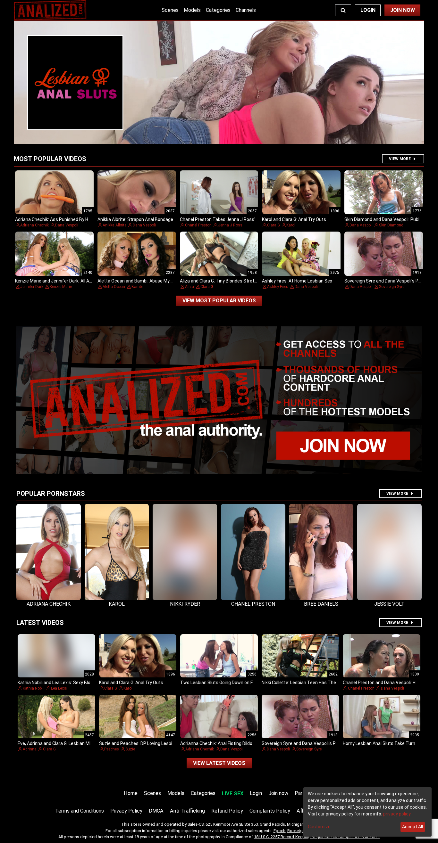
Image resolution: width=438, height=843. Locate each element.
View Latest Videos (219, 763)
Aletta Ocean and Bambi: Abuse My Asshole (142, 280)
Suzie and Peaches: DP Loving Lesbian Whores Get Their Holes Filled (168, 743)
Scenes (170, 10)
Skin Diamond (391, 225)
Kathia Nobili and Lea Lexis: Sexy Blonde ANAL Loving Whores (79, 682)
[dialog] (367, 812)
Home (131, 793)
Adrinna (30, 749)
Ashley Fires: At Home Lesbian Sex (297, 280)
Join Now (402, 10)
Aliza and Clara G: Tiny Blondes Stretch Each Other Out (236, 280)
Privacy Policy (126, 811)
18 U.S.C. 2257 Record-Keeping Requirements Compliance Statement (317, 836)
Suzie (130, 749)
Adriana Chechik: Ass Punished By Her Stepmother (67, 219)
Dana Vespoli (66, 225)
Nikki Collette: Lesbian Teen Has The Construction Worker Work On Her (334, 682)
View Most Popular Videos (219, 301)
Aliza (189, 286)
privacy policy (397, 813)
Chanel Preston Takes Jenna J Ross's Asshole (227, 219)
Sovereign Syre (391, 286)
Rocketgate (297, 830)
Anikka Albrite (114, 225)
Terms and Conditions (79, 811)
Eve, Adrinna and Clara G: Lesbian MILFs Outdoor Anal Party (78, 743)
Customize (319, 826)
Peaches (111, 749)
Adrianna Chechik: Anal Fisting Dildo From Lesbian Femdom (240, 743)
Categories (218, 10)
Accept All (412, 826)
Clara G (273, 225)
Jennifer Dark (31, 286)
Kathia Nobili (34, 688)
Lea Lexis (59, 688)
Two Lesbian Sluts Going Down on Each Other (227, 682)
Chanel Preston (198, 225)
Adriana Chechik (34, 225)
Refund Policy (227, 811)
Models (192, 10)
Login (367, 10)
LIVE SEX (232, 793)
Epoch (279, 830)
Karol (290, 225)
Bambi (137, 286)
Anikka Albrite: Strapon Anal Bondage (135, 219)
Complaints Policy (269, 811)
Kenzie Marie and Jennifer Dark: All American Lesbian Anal (74, 280)
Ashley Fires (277, 286)
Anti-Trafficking (187, 811)
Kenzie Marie (61, 286)
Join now (278, 793)
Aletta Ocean (114, 286)
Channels (246, 10)
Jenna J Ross (230, 225)
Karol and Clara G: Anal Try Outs (294, 219)
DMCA (156, 811)
